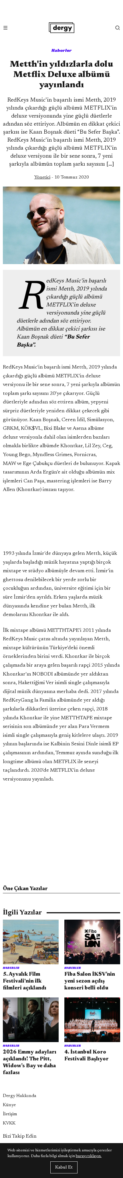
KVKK (9, 1123)
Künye (9, 1105)
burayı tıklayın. (89, 1156)
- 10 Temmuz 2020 (61, 177)
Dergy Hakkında (19, 1096)
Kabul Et (64, 1167)
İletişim (10, 1114)
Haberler (61, 50)
